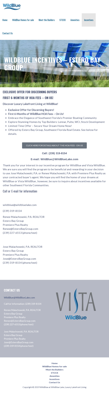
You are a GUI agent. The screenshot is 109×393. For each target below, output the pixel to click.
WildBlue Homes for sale (23, 20)
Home (4, 20)
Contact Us (7, 33)
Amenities (74, 20)
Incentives (88, 20)
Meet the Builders (47, 20)
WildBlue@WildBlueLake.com (19, 297)
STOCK (62, 20)
